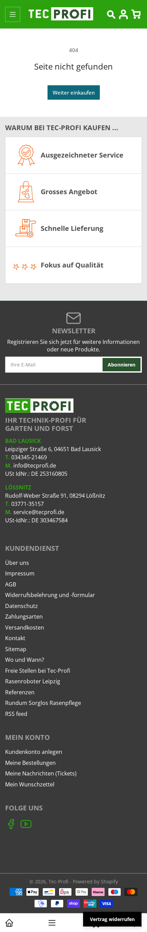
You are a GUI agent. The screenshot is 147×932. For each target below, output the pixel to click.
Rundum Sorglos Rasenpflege (43, 703)
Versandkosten (24, 627)
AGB (10, 584)
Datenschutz (21, 606)
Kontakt (15, 638)
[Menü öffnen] (12, 14)
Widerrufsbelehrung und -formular (50, 595)
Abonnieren (121, 364)
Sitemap (15, 649)
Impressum (20, 573)
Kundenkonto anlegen (33, 752)
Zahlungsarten (24, 616)
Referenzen (20, 692)
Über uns (17, 563)
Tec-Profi (58, 881)
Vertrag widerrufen (112, 919)
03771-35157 (27, 504)
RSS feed (16, 714)
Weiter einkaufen (74, 92)
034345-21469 (29, 457)
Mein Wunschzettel (29, 784)
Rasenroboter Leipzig (32, 681)
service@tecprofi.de (38, 512)
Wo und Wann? (24, 659)
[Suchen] (111, 14)
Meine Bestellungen (30, 763)
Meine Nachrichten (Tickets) (41, 773)
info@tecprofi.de (34, 465)
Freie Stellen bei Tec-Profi (37, 670)
